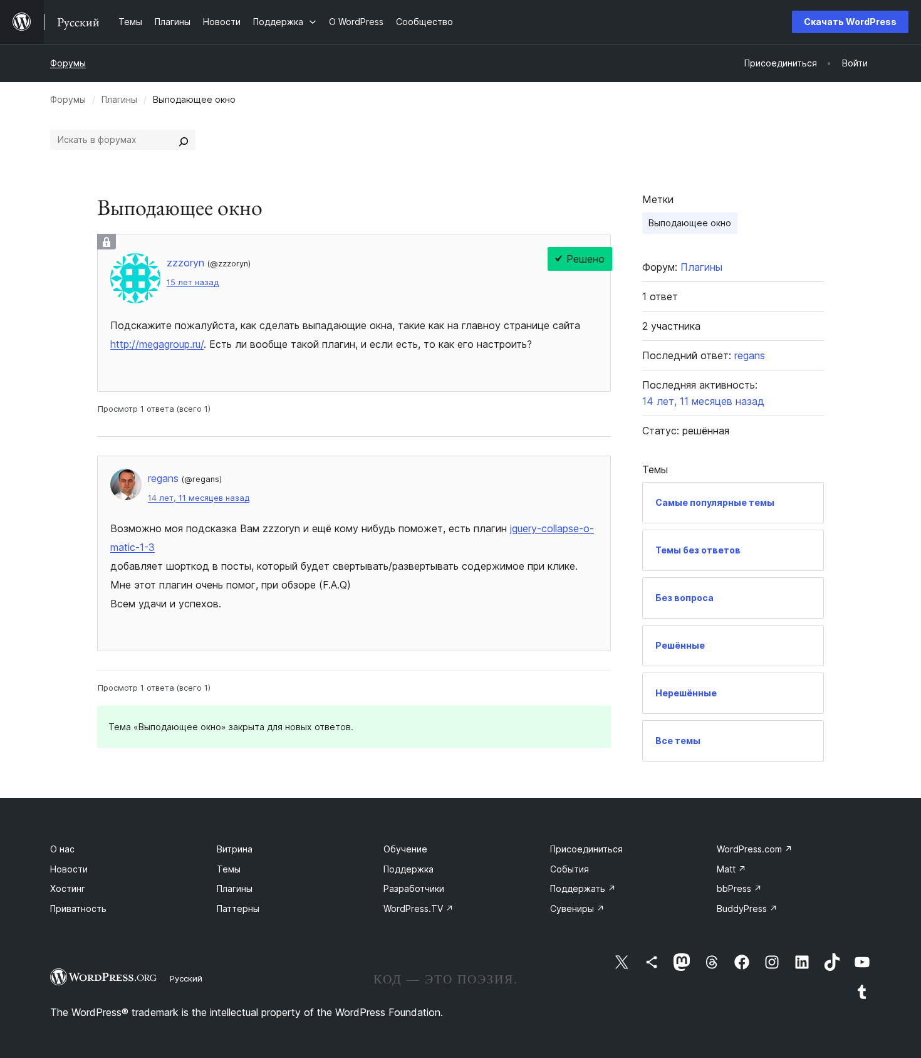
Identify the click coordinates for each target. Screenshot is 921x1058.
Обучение (405, 849)
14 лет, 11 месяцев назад (198, 498)
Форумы (68, 63)
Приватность (78, 908)
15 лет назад (193, 282)
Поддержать (583, 888)
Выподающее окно (689, 222)
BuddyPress (747, 908)
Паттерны (238, 908)
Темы (229, 869)
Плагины (119, 99)
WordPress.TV (418, 908)
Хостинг (67, 888)
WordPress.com (755, 849)
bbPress (739, 888)
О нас (62, 849)
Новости (69, 869)
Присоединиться (586, 849)
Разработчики (413, 888)
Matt (731, 869)
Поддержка (408, 869)
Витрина (234, 849)
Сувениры (577, 908)
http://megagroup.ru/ (157, 344)
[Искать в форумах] (183, 140)
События (569, 869)
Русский (186, 978)
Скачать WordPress (850, 21)
